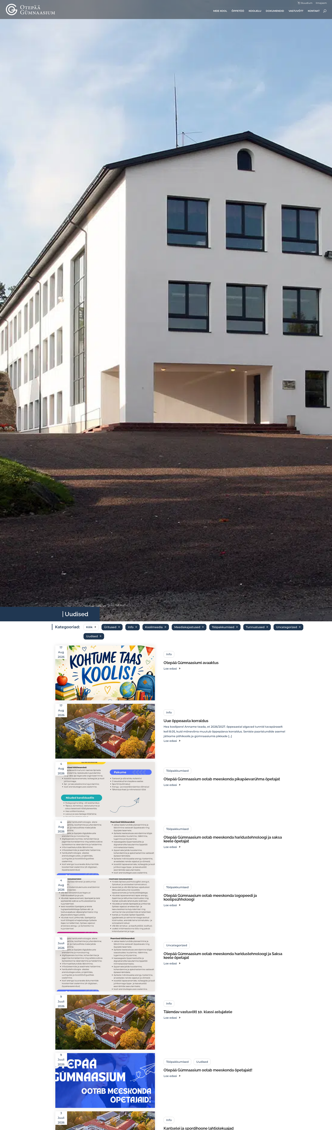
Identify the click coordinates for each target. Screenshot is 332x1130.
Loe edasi (170, 668)
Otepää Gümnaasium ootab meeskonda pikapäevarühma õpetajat (222, 779)
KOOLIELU (255, 11)
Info (130, 627)
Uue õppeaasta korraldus (186, 720)
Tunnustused (255, 627)
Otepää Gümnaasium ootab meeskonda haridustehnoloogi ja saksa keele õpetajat (223, 839)
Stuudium (306, 3)
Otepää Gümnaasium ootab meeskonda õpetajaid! (208, 1070)
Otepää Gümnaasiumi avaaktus (191, 662)
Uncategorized (286, 627)
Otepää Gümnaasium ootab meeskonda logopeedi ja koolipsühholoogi (210, 897)
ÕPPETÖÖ (238, 11)
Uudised (92, 636)
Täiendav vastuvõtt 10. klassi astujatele (198, 1012)
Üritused (110, 627)
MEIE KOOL (220, 11)
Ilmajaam (321, 3)
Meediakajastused (187, 627)
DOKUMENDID (275, 11)
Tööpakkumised (223, 627)
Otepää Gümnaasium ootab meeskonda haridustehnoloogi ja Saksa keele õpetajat (223, 955)
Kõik (89, 627)
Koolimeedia (154, 627)
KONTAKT (314, 11)
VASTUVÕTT (296, 11)
